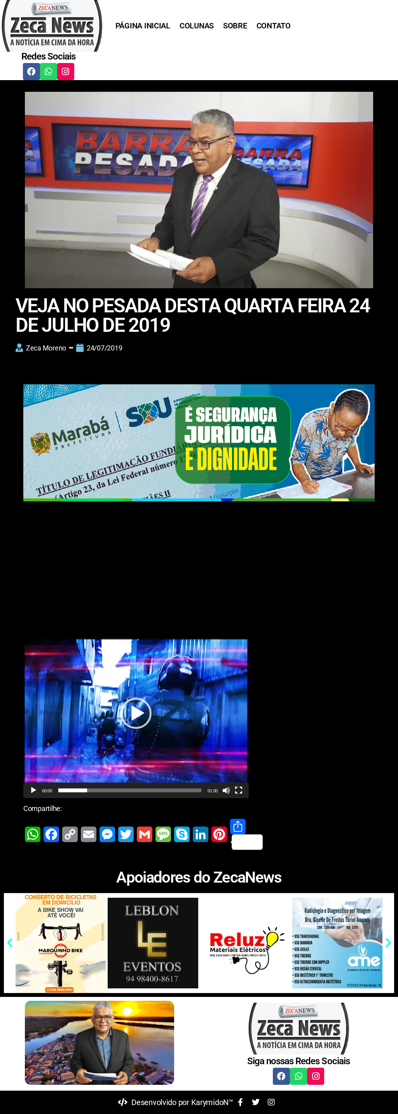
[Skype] (182, 834)
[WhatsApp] (32, 834)
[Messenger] (107, 834)
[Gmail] (144, 834)
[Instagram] (65, 71)
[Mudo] (226, 790)
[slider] (130, 790)
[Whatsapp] (48, 71)
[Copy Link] (70, 834)
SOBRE (235, 25)
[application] (136, 713)
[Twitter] (126, 834)
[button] (136, 713)
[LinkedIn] (200, 834)
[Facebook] (31, 71)
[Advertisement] (199, 571)
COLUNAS (197, 25)
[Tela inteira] (239, 790)
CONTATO (274, 25)
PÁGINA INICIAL (142, 25)
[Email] (88, 834)
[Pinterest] (219, 834)
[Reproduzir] (33, 790)
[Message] (163, 834)
